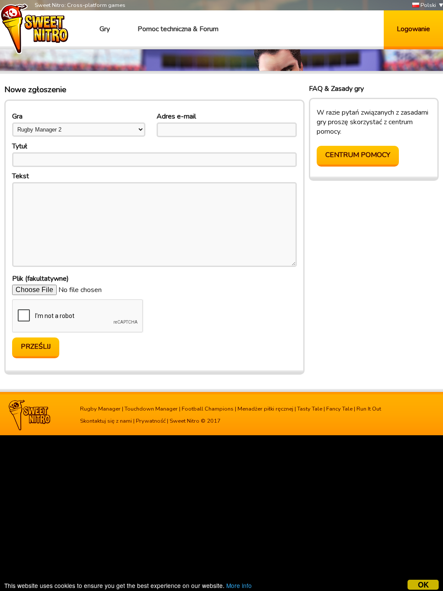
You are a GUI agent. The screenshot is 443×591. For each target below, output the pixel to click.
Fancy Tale (339, 409)
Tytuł (19, 146)
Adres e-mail (176, 116)
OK (423, 585)
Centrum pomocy (357, 155)
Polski (427, 5)
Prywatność (151, 421)
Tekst (20, 176)
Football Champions (208, 409)
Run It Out (368, 409)
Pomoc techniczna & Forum (178, 29)
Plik (40, 278)
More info (239, 585)
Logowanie (413, 29)
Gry (105, 29)
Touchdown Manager (151, 409)
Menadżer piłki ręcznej (265, 409)
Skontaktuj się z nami (106, 421)
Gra (17, 116)
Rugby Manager (100, 409)
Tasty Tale (309, 409)
